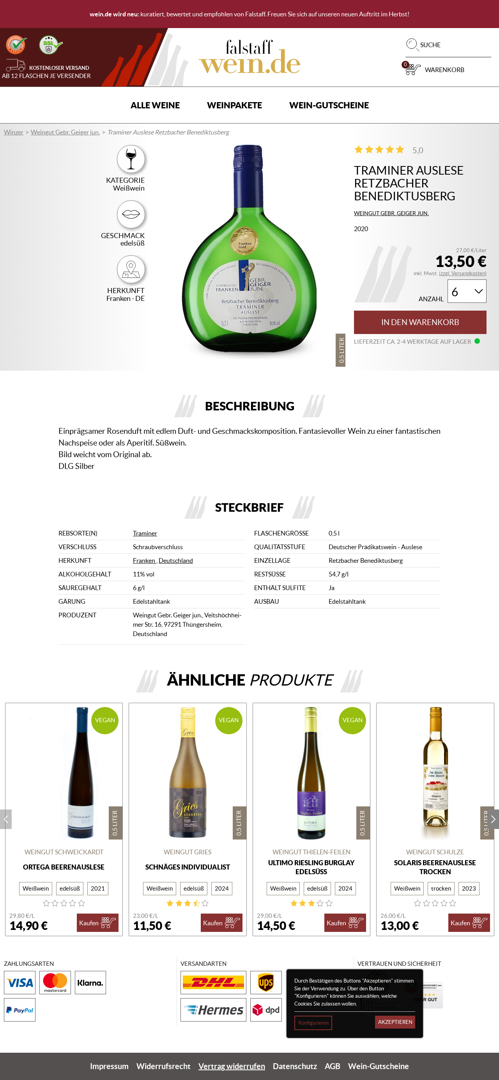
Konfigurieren (313, 1023)
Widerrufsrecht (163, 1066)
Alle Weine (155, 105)
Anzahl (431, 299)
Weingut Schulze (435, 852)
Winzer (13, 132)
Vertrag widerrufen (231, 1066)
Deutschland (176, 560)
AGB (332, 1066)
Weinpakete (234, 105)
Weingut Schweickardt (64, 852)
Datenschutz (295, 1066)
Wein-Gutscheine (329, 105)
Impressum (109, 1066)
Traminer (145, 533)
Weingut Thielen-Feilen (311, 852)
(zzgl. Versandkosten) (463, 273)
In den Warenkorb (420, 322)
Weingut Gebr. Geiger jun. (65, 132)
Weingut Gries (187, 852)
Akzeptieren (395, 1022)
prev (6, 819)
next (493, 819)
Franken (144, 560)
